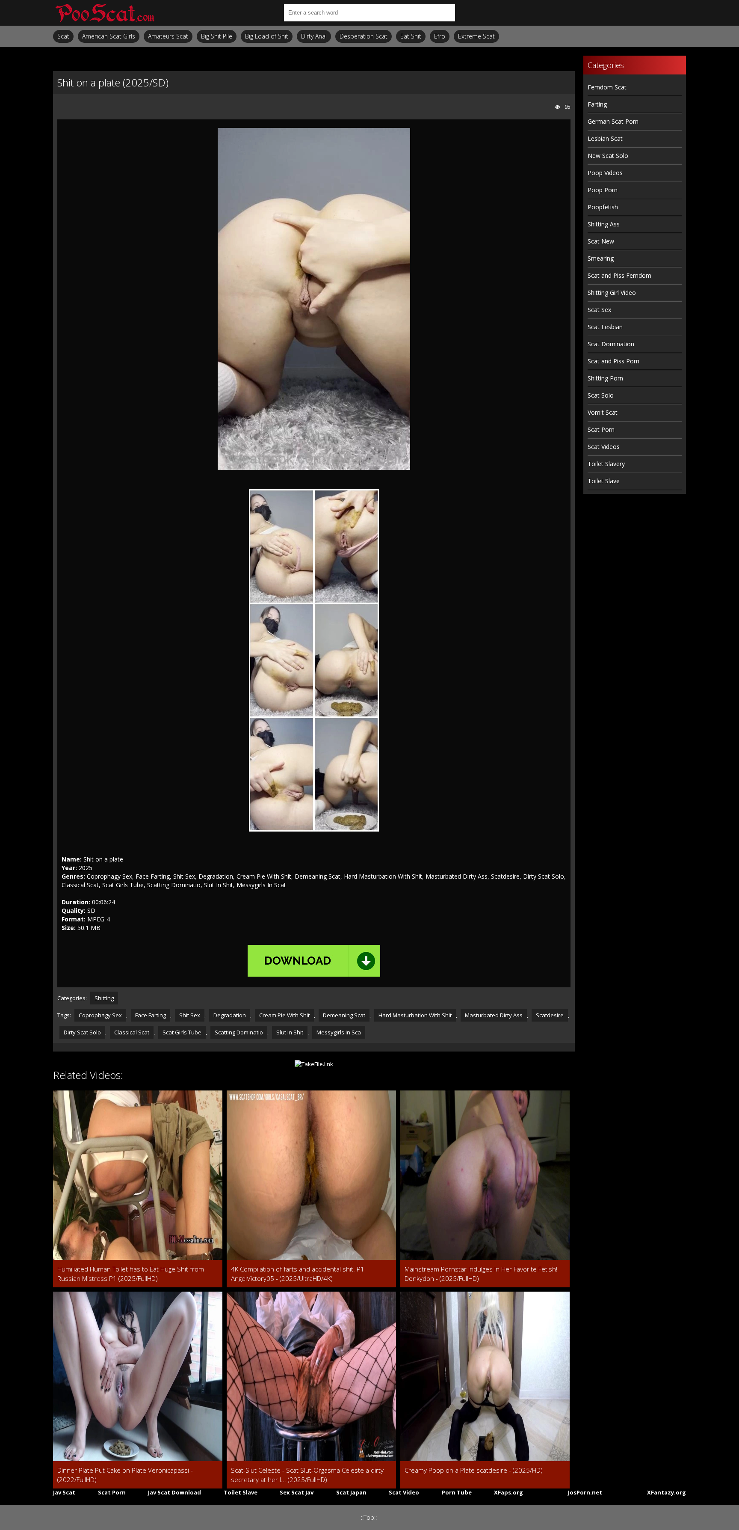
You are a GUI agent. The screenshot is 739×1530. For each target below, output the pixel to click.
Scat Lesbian (605, 327)
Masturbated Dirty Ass (494, 1015)
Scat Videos (604, 447)
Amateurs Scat (168, 36)
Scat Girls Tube (182, 1032)
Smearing (601, 258)
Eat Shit (410, 36)
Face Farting (150, 1015)
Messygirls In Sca (338, 1032)
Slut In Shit (289, 1032)
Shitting (104, 998)
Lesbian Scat (605, 138)
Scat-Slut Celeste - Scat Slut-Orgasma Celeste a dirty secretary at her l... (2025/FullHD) (307, 1475)
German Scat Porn (613, 121)
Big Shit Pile (216, 36)
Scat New (601, 241)
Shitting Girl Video (612, 292)
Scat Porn (601, 429)
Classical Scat (131, 1032)
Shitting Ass (604, 224)
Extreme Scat (476, 36)
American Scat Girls (108, 36)
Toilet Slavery (606, 464)
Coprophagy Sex (100, 1015)
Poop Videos (605, 173)
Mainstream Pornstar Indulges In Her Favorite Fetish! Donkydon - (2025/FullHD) (481, 1274)
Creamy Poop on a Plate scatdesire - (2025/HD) (474, 1470)
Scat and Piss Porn (613, 361)
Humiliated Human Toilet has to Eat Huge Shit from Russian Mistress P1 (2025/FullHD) (130, 1274)
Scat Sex (599, 310)
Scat (63, 36)
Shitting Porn (605, 378)
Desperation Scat (363, 36)
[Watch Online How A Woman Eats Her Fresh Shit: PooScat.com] (104, 13)
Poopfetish (603, 207)
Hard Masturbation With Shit (415, 1015)
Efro (439, 36)
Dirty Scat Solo (82, 1032)
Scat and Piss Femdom (619, 275)
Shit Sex (189, 1015)
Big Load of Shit (266, 36)
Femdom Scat (607, 87)
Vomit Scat (603, 412)
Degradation (229, 1015)
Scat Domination (611, 344)
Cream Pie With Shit (284, 1015)
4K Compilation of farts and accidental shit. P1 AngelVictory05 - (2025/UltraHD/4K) (297, 1274)
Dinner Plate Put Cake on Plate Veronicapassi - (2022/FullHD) (125, 1475)
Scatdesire (550, 1015)
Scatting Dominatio (239, 1032)
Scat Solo (601, 395)
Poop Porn (603, 190)
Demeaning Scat (344, 1015)
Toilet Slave (604, 481)
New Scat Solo (608, 156)
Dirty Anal (314, 36)
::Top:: (369, 1517)
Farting (597, 104)
